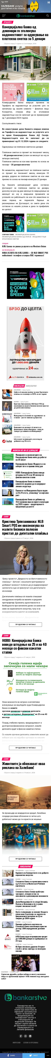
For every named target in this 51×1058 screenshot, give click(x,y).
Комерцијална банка (25, 234)
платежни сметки (11, 239)
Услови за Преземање (30, 1042)
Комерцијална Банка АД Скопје (17, 237)
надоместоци (39, 237)
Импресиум (16, 1042)
